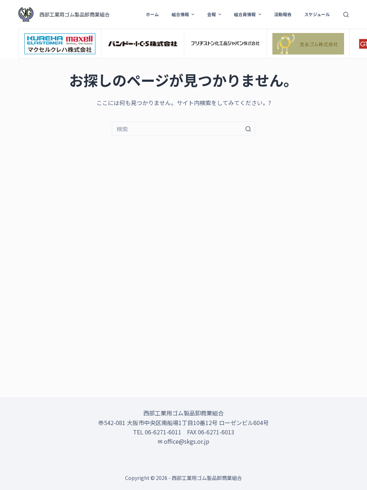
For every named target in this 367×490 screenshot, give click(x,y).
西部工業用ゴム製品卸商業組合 (74, 14)
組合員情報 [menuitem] (245, 14)
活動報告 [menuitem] (282, 14)
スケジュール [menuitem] (317, 14)
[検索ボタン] (248, 129)
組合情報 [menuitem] (180, 14)
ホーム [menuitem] (152, 14)
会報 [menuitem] (211, 14)
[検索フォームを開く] (346, 14)
